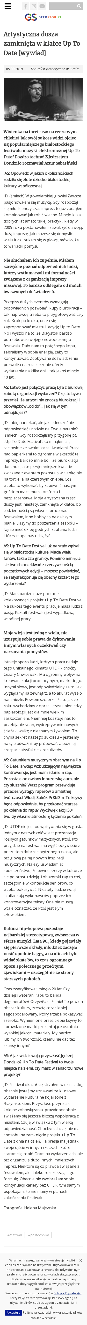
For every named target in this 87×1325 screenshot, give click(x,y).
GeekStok (43, 17)
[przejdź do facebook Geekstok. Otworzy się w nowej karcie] (25, 6)
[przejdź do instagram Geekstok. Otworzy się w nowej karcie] (33, 6)
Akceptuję (13, 1313)
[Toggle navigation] (7, 6)
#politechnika (38, 1235)
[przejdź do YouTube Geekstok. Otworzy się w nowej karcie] (42, 6)
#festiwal (14, 1235)
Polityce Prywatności (67, 1293)
